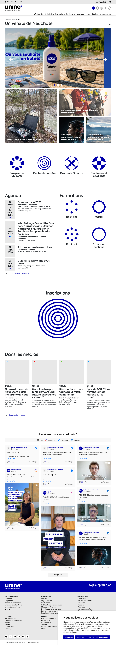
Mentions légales (33, 642)
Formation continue (85, 609)
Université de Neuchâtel (14, 2)
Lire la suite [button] (11, 459)
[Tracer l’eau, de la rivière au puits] (31, 116)
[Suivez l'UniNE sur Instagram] (10, 636)
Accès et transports (13, 603)
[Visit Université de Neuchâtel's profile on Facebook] (9, 448)
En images (9, 629)
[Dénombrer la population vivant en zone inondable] (98, 130)
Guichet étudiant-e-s (13, 605)
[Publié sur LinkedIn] (107, 448)
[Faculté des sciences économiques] (109, 8)
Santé (7, 625)
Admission (49, 14)
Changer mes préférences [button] (98, 637)
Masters (80, 605)
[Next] (104, 59)
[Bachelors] (72, 208)
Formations (60, 14)
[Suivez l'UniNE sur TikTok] (27, 636)
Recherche (70, 14)
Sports (7, 623)
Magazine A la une (49, 607)
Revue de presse (17, 415)
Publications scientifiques (51, 605)
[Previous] (11, 59)
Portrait (44, 599)
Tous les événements (19, 273)
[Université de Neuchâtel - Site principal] (13, 586)
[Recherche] (110, 2)
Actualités (107, 14)
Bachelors (81, 603)
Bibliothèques (10, 619)
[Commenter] (48, 462)
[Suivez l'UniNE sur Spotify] (23, 636)
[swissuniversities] (100, 585)
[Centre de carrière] (44, 164)
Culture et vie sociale (13, 621)
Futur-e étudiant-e (93, 14)
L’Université (39, 14)
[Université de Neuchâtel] (13, 8)
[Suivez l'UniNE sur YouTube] (14, 636)
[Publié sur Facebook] (35, 448)
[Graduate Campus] (72, 164)
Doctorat (81, 607)
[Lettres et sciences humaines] (97, 8)
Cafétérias (9, 627)
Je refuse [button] (80, 637)
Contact (8, 599)
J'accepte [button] (69, 637)
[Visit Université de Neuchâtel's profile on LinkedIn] (81, 448)
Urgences (9, 601)
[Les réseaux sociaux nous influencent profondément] (85, 102)
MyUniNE (102, 2)
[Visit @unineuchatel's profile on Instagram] (9, 470)
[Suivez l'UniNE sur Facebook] (6, 636)
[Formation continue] (99, 235)
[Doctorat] (72, 235)
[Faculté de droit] (105, 8)
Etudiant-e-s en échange (57, 314)
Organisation (46, 601)
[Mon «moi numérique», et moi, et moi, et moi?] (71, 130)
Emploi (7, 609)
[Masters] (99, 208)
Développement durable (51, 609)
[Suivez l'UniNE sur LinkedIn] (19, 636)
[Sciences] (101, 8)
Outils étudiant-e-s (12, 607)
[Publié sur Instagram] (35, 470)
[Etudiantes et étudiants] (99, 164)
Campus (80, 14)
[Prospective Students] (17, 164)
